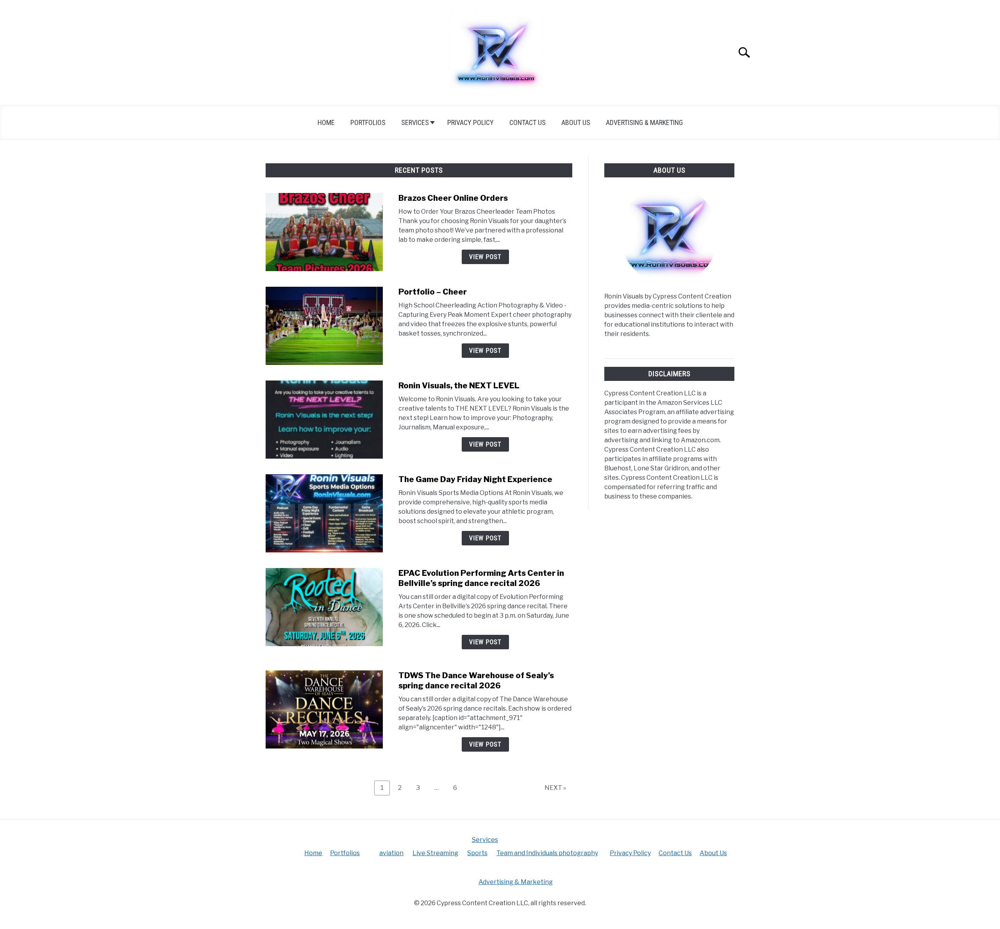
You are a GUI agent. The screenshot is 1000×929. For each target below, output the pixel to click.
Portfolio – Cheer (432, 292)
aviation (391, 853)
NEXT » (555, 787)
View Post (485, 257)
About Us (575, 122)
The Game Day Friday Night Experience (475, 479)
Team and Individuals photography (547, 853)
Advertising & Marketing (644, 122)
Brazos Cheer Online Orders (453, 198)
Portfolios (368, 122)
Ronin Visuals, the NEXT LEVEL (459, 385)
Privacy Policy (470, 122)
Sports (477, 853)
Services (415, 122)
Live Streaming (435, 853)
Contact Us (527, 122)
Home (326, 122)
